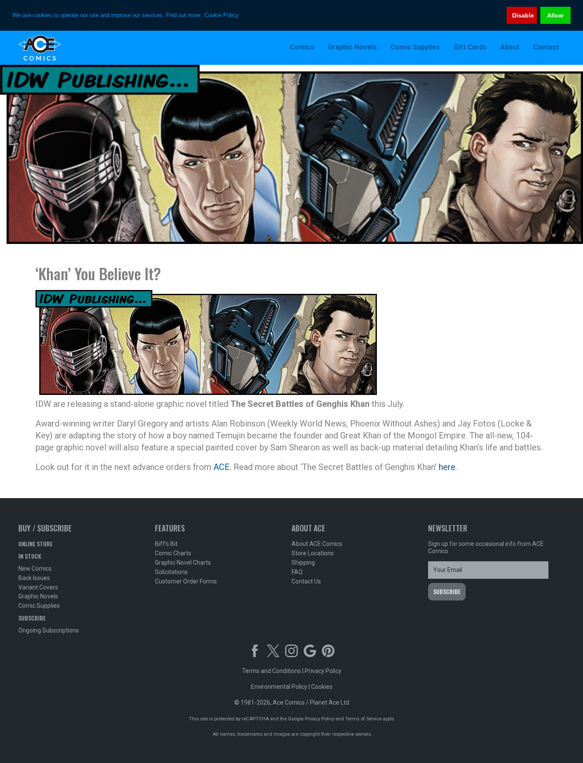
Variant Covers (38, 587)
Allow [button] (555, 15)
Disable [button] (523, 15)
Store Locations (313, 553)
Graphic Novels (38, 596)
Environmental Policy (279, 686)
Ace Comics (73, 48)
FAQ (297, 572)
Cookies (321, 686)
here (447, 467)
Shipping (303, 562)
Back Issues (34, 577)
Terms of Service (363, 719)
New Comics (35, 568)
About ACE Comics (317, 543)
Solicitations (171, 572)
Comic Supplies (39, 605)
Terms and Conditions (271, 670)
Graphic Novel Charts (183, 562)
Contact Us (306, 581)
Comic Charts (173, 553)
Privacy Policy (323, 670)
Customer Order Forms (186, 581)
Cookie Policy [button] (221, 15)
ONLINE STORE (35, 543)
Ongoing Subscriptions (48, 630)
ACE (221, 467)
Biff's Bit (166, 543)
